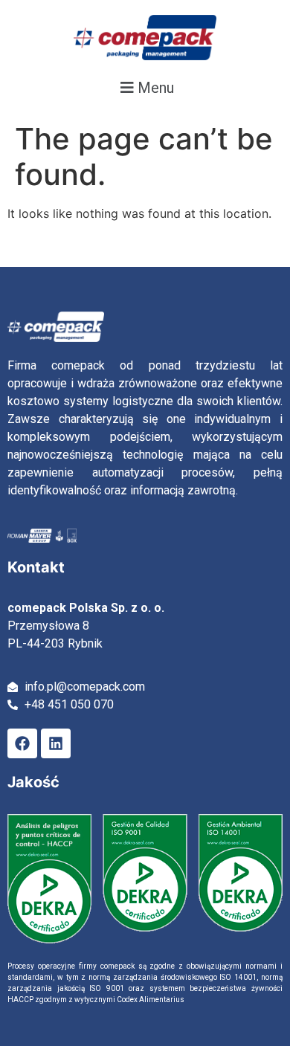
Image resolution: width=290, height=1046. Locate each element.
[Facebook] (22, 743)
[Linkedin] (56, 743)
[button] (145, 87)
